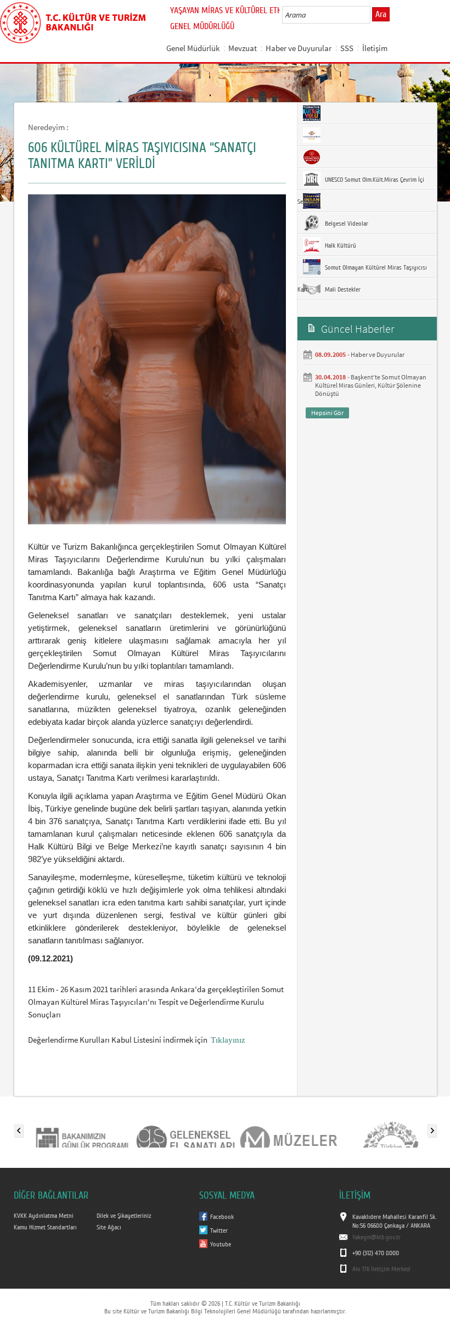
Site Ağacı (109, 1227)
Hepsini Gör (327, 413)
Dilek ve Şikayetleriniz (124, 1215)
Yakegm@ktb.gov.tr (376, 1237)
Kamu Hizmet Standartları (45, 1227)
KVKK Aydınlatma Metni (44, 1215)
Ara (380, 14)
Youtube (220, 1244)
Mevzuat (242, 48)
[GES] (185, 1128)
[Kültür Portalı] (391, 1128)
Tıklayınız (228, 1040)
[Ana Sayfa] (72, 20)
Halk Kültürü (339, 245)
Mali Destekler (342, 289)
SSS (346, 48)
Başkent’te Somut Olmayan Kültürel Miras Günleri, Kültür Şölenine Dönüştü (370, 385)
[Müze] (288, 1128)
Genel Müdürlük (193, 48)
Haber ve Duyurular (298, 48)
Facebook (222, 1217)
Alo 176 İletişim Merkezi (381, 1269)
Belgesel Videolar (345, 223)
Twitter (219, 1230)
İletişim (374, 48)
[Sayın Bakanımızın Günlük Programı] (81, 1128)
